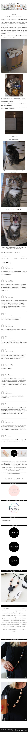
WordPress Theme (17, 730)
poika (8, 627)
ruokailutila (6, 608)
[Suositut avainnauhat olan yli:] (14, 678)
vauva (24, 615)
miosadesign (7, 624)
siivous (2, 624)
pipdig (25, 730)
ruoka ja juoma (6, 629)
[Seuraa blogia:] (14, 537)
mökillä (17, 615)
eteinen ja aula (4, 622)
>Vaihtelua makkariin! (20, 257)
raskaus (5, 626)
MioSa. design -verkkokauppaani (16, 467)
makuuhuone (22, 620)
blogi (15, 615)
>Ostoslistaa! (5, 257)
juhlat (12, 629)
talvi (21, 629)
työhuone (21, 622)
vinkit (4, 620)
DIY (25, 618)
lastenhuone (21, 615)
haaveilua (4, 613)
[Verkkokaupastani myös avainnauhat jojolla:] (14, 601)
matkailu (23, 608)
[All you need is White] (14, 5)
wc (20, 618)
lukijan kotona (7, 620)
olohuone (5, 611)
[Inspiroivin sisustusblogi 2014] (14, 512)
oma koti (17, 629)
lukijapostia (24, 622)
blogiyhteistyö (17, 613)
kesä (24, 611)
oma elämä (6, 615)
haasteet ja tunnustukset (18, 611)
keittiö (9, 622)
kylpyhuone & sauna (9, 252)
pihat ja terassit (15, 622)
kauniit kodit (11, 618)
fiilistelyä (17, 618)
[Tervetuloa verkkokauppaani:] (14, 456)
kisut (2, 252)
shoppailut (17, 252)
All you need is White (11, 729)
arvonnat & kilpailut (15, 624)
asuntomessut (23, 613)
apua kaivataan (5, 618)
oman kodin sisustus (17, 627)
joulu (11, 615)
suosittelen (11, 608)
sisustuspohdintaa (14, 620)
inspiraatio (23, 624)
